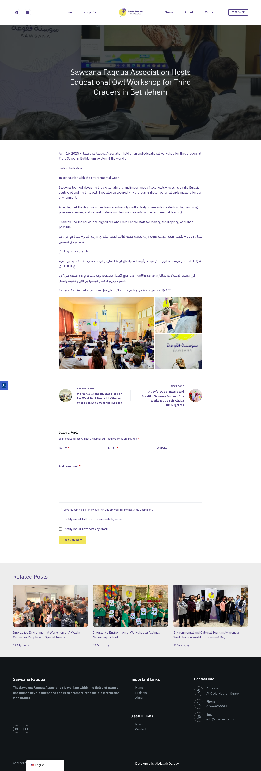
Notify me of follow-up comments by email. (93, 519)
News (169, 12)
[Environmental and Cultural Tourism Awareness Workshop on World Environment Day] (210, 606)
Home (67, 12)
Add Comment (70, 466)
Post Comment (72, 540)
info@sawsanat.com (220, 719)
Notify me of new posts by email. (86, 529)
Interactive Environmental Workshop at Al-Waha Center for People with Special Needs (46, 635)
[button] (106, 333)
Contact (211, 12)
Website (162, 448)
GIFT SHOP (238, 12)
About (188, 12)
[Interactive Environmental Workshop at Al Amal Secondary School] (130, 606)
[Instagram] (27, 12)
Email (113, 448)
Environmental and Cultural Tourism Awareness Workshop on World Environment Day (206, 635)
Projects (89, 12)
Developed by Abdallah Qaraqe (157, 763)
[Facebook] (16, 12)
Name (64, 448)
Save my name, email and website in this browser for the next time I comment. (108, 510)
